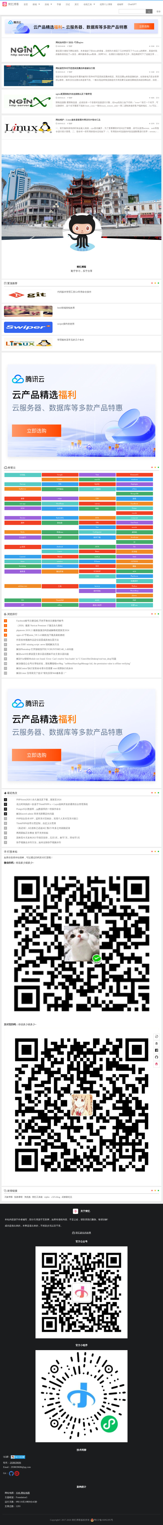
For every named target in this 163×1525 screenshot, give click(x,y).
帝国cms (60, 532)
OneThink (134, 523)
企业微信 (97, 489)
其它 (77, 4)
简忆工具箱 (37, 1197)
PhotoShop (134, 591)
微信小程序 (97, 605)
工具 (60, 586)
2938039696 (15, 1462)
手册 (59, 4)
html (134, 557)
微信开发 (59, 571)
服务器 (22, 571)
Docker (22, 518)
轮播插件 (134, 581)
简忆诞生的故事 (83, 1233)
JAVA (97, 547)
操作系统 (97, 591)
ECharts (97, 561)
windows (134, 479)
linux (23, 561)
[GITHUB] (156, 1057)
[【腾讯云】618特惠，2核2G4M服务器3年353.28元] (81, 23)
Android (60, 547)
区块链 (134, 551)
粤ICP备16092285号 (103, 1520)
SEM (22, 508)
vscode (134, 513)
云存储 (59, 508)
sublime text (22, 586)
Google (60, 475)
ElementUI (134, 475)
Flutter (134, 508)
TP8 (59, 484)
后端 (47, 4)
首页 (26, 4)
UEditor (60, 566)
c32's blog (55, 1197)
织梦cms (134, 605)
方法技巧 (22, 537)
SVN (97, 518)
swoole (134, 527)
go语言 (22, 547)
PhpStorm (134, 576)
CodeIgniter (97, 532)
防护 (60, 537)
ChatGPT (132, 4)
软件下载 (97, 537)
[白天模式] (156, 1037)
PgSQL (97, 484)
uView (134, 489)
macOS (97, 479)
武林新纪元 (67, 1197)
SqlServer (22, 489)
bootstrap (22, 566)
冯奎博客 (8, 1197)
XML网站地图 (23, 1493)
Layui (60, 551)
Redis (23, 532)
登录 (158, 11)
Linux (60, 479)
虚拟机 (134, 532)
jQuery (134, 595)
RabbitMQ (60, 518)
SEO (97, 566)
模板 (134, 566)
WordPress (60, 504)
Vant (97, 475)
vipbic (47, 1197)
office (60, 605)
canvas (97, 504)
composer (134, 518)
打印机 (22, 475)
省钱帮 (120, 4)
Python (134, 586)
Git (134, 547)
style (134, 571)
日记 (68, 4)
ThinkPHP (60, 600)
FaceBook (134, 504)
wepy (60, 498)
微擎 (22, 498)
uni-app (22, 504)
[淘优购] (156, 1043)
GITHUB (134, 561)
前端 (35, 4)
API (22, 605)
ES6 (97, 498)
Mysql (59, 557)
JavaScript (134, 537)
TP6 (97, 523)
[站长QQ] (156, 1064)
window (60, 561)
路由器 (59, 523)
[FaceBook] (156, 1050)
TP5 (22, 600)
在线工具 (88, 4)
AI (134, 542)
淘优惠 (27, 1197)
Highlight (134, 484)
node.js (97, 557)
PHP (134, 600)
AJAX (97, 600)
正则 (97, 576)
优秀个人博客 (106, 4)
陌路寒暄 (18, 1197)
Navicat (22, 484)
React (97, 551)
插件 (22, 523)
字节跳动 (59, 489)
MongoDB (134, 494)
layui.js (97, 586)
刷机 (97, 508)
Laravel (22, 557)
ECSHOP (97, 571)
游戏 (134, 498)
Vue (97, 527)
